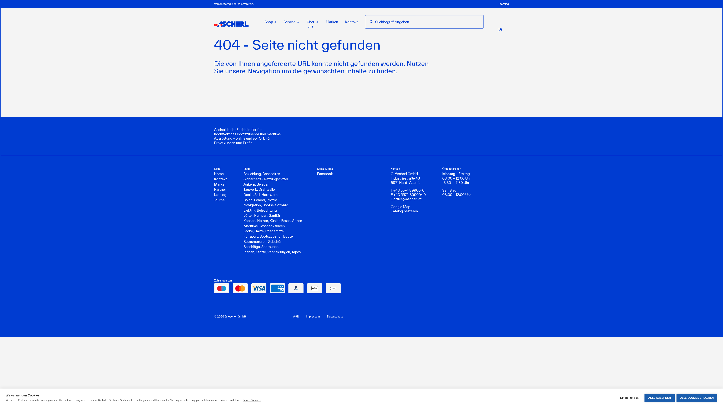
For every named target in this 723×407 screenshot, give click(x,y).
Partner (220, 189)
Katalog (504, 3)
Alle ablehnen (659, 397)
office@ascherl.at (408, 199)
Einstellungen (629, 397)
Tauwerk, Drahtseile (259, 189)
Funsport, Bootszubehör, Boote (268, 236)
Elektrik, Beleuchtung (260, 210)
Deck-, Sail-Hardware (260, 195)
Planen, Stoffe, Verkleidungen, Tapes (272, 252)
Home (219, 174)
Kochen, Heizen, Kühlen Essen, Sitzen (272, 221)
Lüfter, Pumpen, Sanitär (261, 215)
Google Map (400, 207)
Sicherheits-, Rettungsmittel (265, 179)
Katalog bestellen (404, 211)
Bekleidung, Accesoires (261, 174)
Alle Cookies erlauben (697, 397)
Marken (332, 22)
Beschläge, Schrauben (261, 247)
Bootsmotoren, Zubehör (262, 241)
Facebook (325, 174)
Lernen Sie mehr (252, 400)
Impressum (313, 316)
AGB (296, 316)
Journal (219, 200)
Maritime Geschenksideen (264, 226)
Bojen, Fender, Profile (260, 200)
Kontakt (351, 22)
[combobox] (427, 22)
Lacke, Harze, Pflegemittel (263, 231)
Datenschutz (335, 316)
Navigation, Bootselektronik (265, 205)
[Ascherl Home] (231, 24)
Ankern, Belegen (256, 184)
